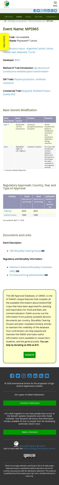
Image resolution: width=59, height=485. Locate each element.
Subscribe (4, 42)
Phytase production (24, 79)
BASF (17, 60)
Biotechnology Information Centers (39, 448)
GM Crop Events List (36, 21)
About (22, 446)
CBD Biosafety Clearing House (25, 250)
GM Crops (9, 16)
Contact (42, 446)
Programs (31, 446)
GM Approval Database (17, 21)
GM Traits (38, 16)
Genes (28, 16)
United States (10, 215)
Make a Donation (30, 432)
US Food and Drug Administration (27, 275)
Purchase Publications (30, 403)
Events (19, 16)
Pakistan (8, 211)
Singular (26, 90)
